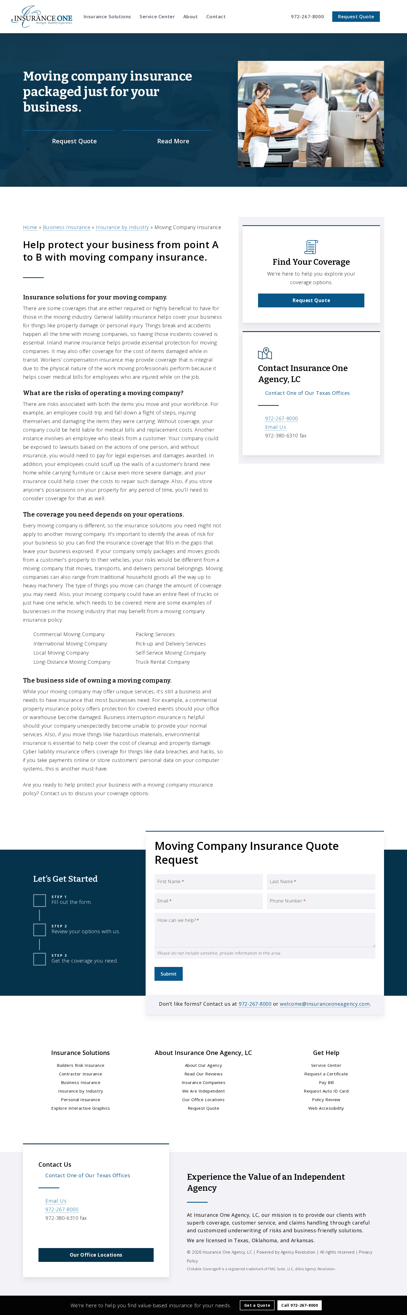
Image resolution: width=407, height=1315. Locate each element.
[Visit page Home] (41, 17)
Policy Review (326, 1099)
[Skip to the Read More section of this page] (167, 141)
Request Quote (204, 1108)
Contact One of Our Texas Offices (307, 393)
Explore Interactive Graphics (80, 1108)
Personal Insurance (81, 1099)
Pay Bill (326, 1082)
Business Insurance (67, 227)
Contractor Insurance (80, 1074)
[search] (392, 16)
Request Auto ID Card (326, 1091)
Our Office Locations (203, 1099)
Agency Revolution (298, 1252)
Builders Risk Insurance (81, 1065)
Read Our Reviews (203, 1074)
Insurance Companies (203, 1082)
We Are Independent (203, 1091)
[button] (311, 300)
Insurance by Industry (122, 227)
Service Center (326, 1065)
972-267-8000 (281, 418)
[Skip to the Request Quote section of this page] (68, 141)
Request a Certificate (326, 1074)
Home (30, 227)
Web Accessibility (326, 1108)
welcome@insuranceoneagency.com (325, 1003)
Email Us (275, 427)
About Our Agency (203, 1065)
